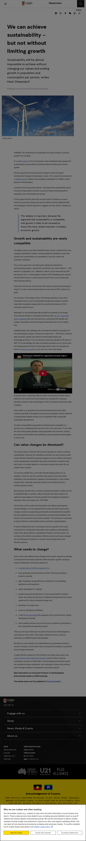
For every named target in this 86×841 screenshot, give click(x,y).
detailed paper (21, 179)
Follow (79, 10)
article (25, 161)
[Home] (27, 3)
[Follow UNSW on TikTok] (74, 13)
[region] (43, 822)
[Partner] (54, 3)
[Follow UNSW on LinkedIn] (56, 13)
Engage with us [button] (16, 713)
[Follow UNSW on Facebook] (65, 13)
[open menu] (5, 3)
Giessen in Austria (27, 349)
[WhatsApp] (79, 13)
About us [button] (12, 735)
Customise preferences (69, 833)
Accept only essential (43, 833)
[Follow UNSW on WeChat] (70, 13)
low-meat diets (32, 615)
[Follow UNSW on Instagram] (60, 13)
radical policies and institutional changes (30, 658)
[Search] (80, 3)
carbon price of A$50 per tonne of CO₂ (35, 568)
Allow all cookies (16, 833)
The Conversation (54, 681)
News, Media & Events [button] (20, 728)
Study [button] (10, 720)
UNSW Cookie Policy (44, 827)
